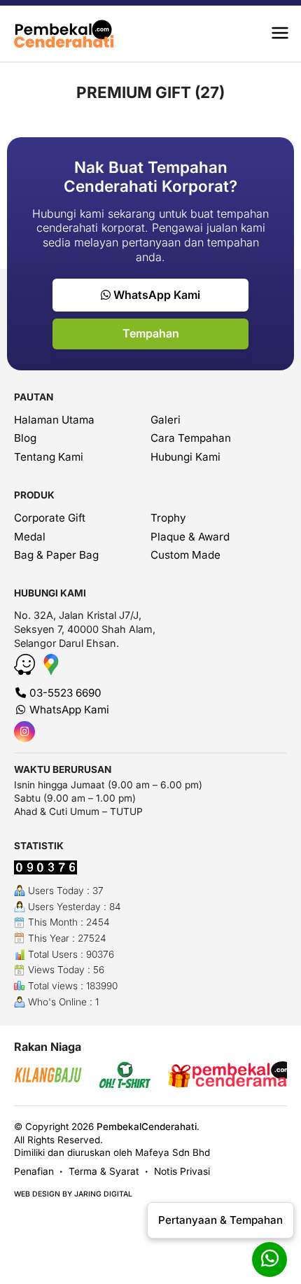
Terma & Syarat (104, 1171)
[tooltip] (24, 731)
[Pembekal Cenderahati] (70, 34)
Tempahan (150, 333)
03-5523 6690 (64, 692)
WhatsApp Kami (155, 295)
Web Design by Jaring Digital (73, 1194)
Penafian (34, 1171)
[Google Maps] (51, 671)
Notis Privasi (182, 1171)
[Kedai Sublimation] (54, 1076)
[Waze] (26, 671)
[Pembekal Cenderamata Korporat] (164, 1076)
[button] (280, 34)
